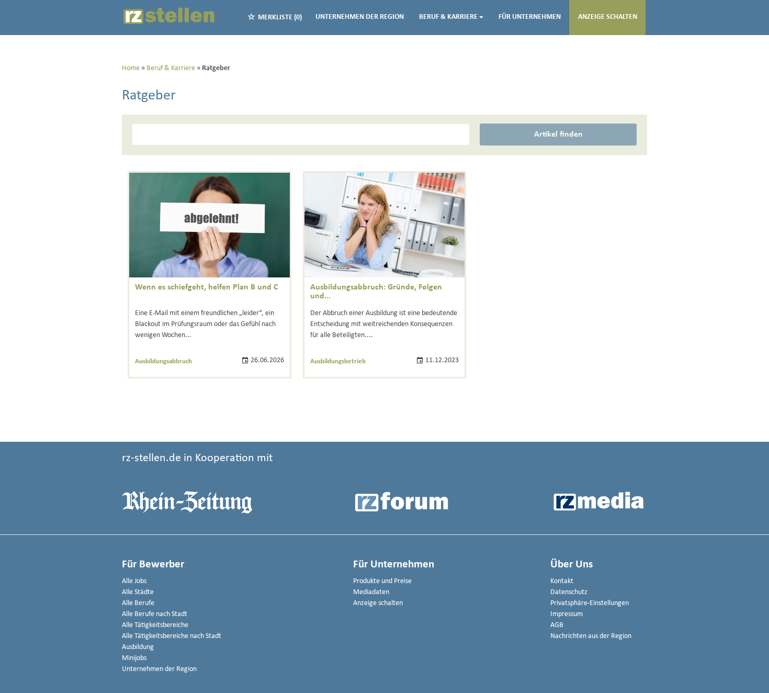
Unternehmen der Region (359, 17)
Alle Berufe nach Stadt (154, 614)
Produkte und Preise (382, 581)
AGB (556, 625)
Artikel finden (558, 134)
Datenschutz (568, 592)
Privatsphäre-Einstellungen (589, 603)
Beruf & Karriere (448, 17)
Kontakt (561, 581)
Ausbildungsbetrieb (338, 361)
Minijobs (134, 658)
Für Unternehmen (530, 17)
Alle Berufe (138, 603)
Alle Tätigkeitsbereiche (155, 625)
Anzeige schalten (607, 17)
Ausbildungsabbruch (163, 361)
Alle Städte (138, 592)
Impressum (566, 614)
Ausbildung (138, 647)
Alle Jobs (134, 581)
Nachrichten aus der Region (590, 636)
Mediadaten (371, 592)
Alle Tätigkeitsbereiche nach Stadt (171, 636)
